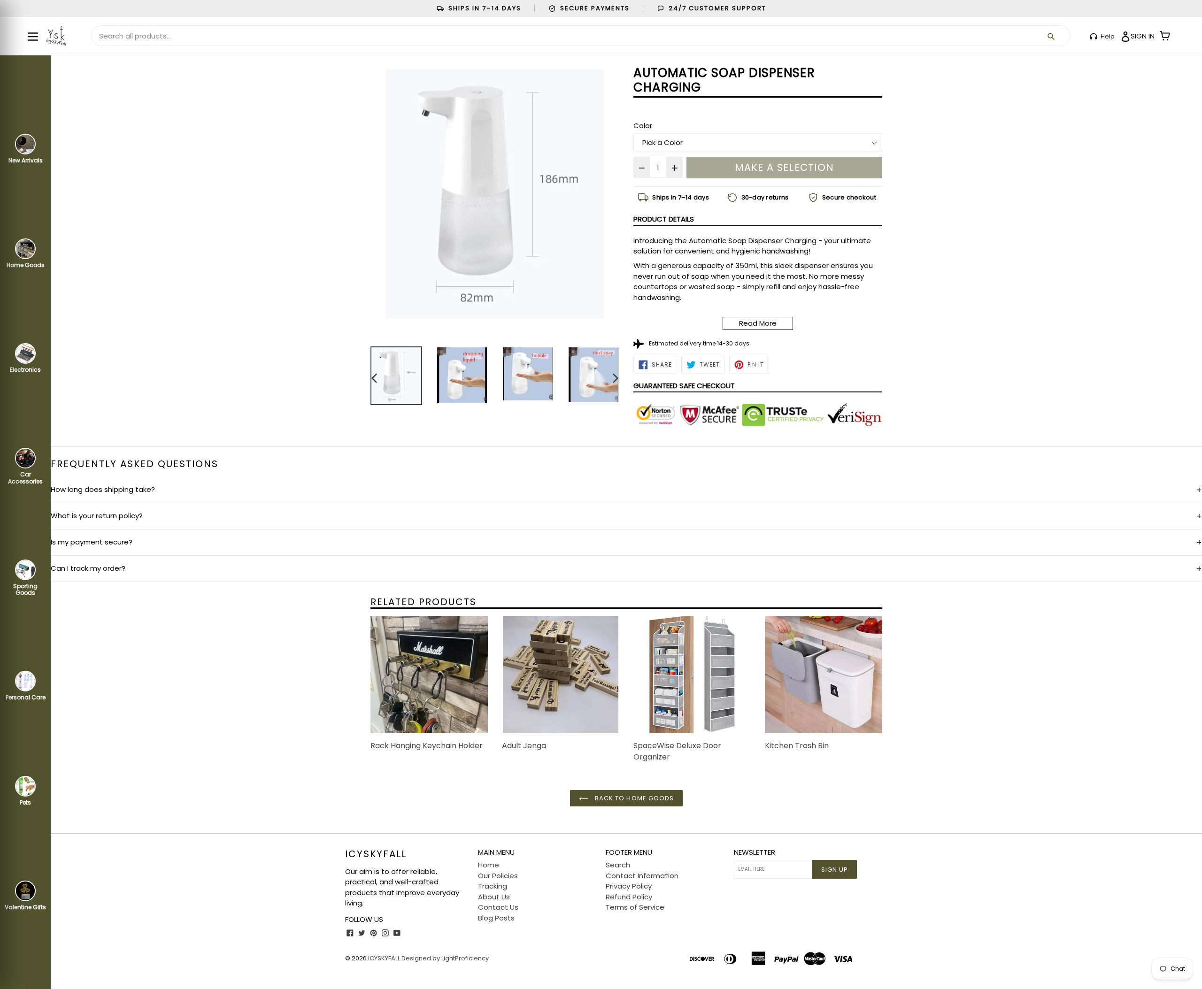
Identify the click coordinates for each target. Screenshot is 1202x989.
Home (488, 865)
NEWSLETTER (754, 852)
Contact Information (642, 876)
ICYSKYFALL (384, 958)
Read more (758, 323)
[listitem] (673, 197)
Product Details (663, 219)
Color (642, 125)
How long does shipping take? (626, 490)
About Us (494, 897)
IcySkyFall (376, 853)
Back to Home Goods (633, 798)
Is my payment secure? (626, 542)
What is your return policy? (626, 516)
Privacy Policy (629, 886)
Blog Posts (496, 918)
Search (618, 865)
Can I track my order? (626, 569)
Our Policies (498, 876)
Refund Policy (629, 897)
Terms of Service (635, 907)
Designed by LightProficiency (445, 958)
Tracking (492, 886)
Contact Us (498, 907)
